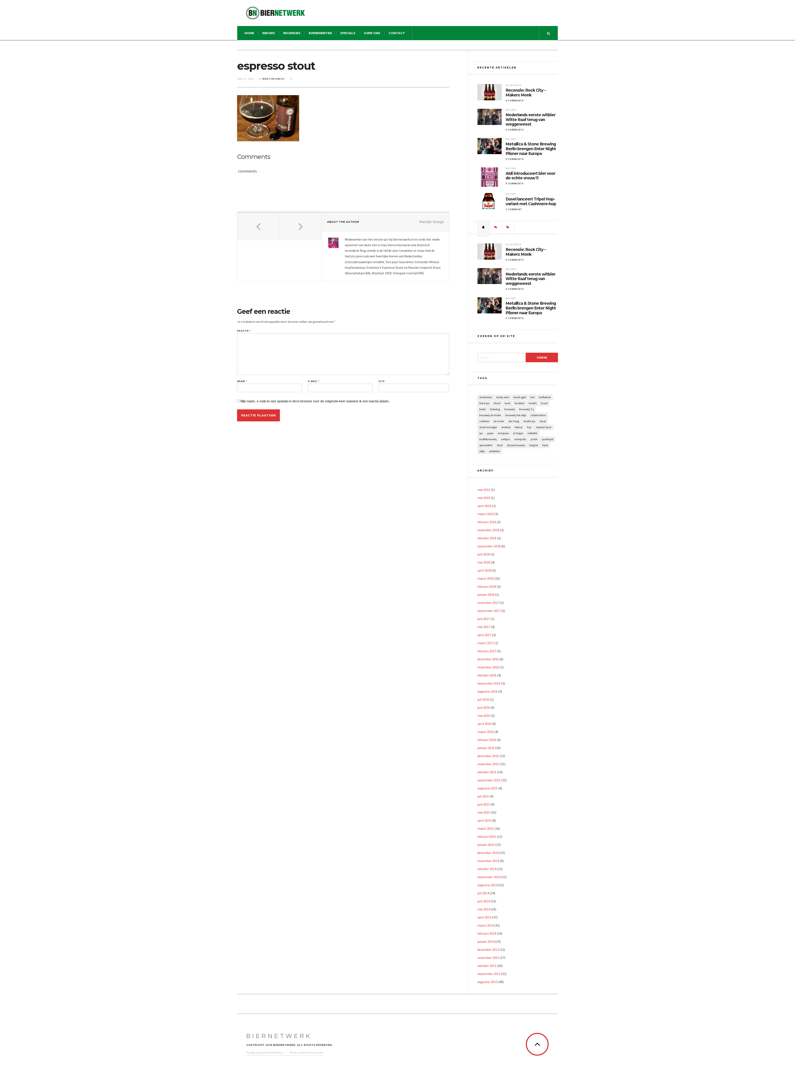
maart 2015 (485, 828)
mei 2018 (483, 562)
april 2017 (484, 635)
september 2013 (488, 974)
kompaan (503, 433)
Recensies (291, 33)
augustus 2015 (487, 788)
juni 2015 (483, 804)
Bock (507, 403)
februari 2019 (486, 522)
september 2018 (488, 546)
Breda (482, 409)
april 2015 (484, 820)
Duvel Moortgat (488, 427)
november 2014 (488, 861)
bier (532, 397)
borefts (533, 403)
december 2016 (488, 659)
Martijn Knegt (274, 79)
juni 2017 (483, 619)
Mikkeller (532, 433)
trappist (533, 445)
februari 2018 (486, 586)
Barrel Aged (519, 397)
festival (519, 427)
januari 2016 (485, 748)
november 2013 (488, 958)
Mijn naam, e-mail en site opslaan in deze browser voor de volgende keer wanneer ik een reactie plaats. (315, 401)
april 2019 (484, 506)
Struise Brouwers (516, 445)
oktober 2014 (486, 869)
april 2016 (484, 724)
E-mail (313, 381)
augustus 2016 (487, 691)
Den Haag (513, 421)
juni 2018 (483, 554)
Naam (242, 381)
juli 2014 (483, 893)
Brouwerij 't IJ (526, 409)
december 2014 (488, 853)
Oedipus (505, 439)
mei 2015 (483, 812)
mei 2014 (483, 909)
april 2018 (484, 570)
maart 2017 (485, 643)
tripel (545, 445)
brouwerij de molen (490, 415)
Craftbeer (484, 421)
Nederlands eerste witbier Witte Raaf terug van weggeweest (530, 120)
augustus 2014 (487, 885)
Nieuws (268, 33)
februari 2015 (486, 836)
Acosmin (318, 1052)
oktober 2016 (486, 675)
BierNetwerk (279, 1036)
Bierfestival (545, 397)
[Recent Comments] (496, 227)
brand (544, 403)
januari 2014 (485, 941)
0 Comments (515, 100)
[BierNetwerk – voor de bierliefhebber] (275, 13)
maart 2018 (485, 578)
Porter (534, 439)
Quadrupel (547, 439)
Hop (529, 427)
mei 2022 (483, 490)
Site (381, 381)
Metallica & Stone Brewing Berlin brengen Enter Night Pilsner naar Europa (531, 149)
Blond (497, 403)
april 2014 (484, 917)
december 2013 (488, 949)
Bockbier (519, 403)
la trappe (518, 433)
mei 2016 (483, 715)
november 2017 (488, 603)
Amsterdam (485, 397)
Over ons (372, 33)
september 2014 (488, 877)
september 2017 (488, 611)
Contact (397, 33)
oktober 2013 (486, 966)
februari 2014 (486, 933)
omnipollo (520, 439)
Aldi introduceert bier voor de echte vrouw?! (530, 176)
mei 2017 (483, 627)
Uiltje (482, 451)
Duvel (543, 421)
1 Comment (514, 209)
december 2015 (488, 756)
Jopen (490, 433)
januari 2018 (485, 594)
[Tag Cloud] (508, 227)
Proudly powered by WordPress (264, 1052)
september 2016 (488, 683)
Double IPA (529, 421)
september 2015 (488, 780)
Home (249, 33)
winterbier (494, 451)
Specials (347, 33)
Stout (500, 445)
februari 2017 (486, 651)
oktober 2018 (486, 538)
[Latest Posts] (483, 227)
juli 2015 (483, 796)
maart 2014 (485, 925)
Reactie (244, 331)
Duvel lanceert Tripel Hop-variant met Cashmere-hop (531, 201)
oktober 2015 (486, 772)
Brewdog (495, 409)
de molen (499, 421)
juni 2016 (483, 707)
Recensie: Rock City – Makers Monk (526, 92)
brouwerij (509, 409)
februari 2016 (486, 740)
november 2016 (488, 667)
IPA (481, 433)
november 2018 (488, 530)
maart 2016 (485, 732)
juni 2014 (483, 901)
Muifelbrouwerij (488, 439)
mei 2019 (483, 498)
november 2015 (488, 764)
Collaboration (538, 415)
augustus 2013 (487, 982)
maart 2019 (485, 514)
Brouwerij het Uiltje (515, 415)
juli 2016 (483, 699)
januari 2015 (485, 845)
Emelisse (506, 427)
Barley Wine (502, 397)
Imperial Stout (543, 427)
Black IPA (484, 403)
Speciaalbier (486, 445)
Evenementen (320, 33)
